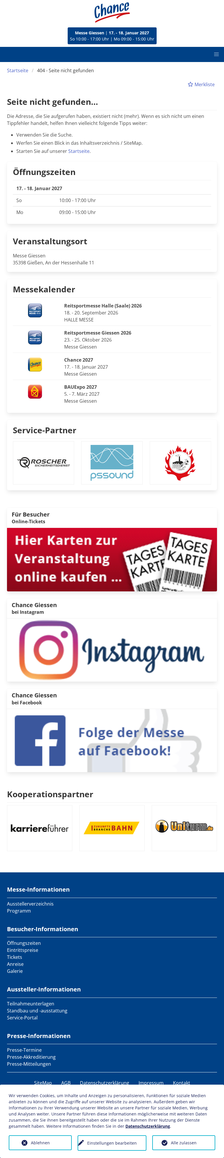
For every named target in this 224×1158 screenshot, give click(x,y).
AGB (66, 1083)
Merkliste (204, 84)
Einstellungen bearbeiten (112, 1143)
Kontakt (181, 1083)
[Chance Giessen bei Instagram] (112, 649)
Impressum (151, 1083)
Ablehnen (40, 1142)
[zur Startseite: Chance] (112, 12)
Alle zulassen (184, 1142)
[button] (216, 54)
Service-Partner (44, 430)
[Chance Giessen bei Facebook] (112, 740)
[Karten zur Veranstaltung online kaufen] (112, 559)
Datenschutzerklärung (104, 1083)
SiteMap (43, 1083)
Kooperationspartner (50, 794)
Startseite (17, 70)
